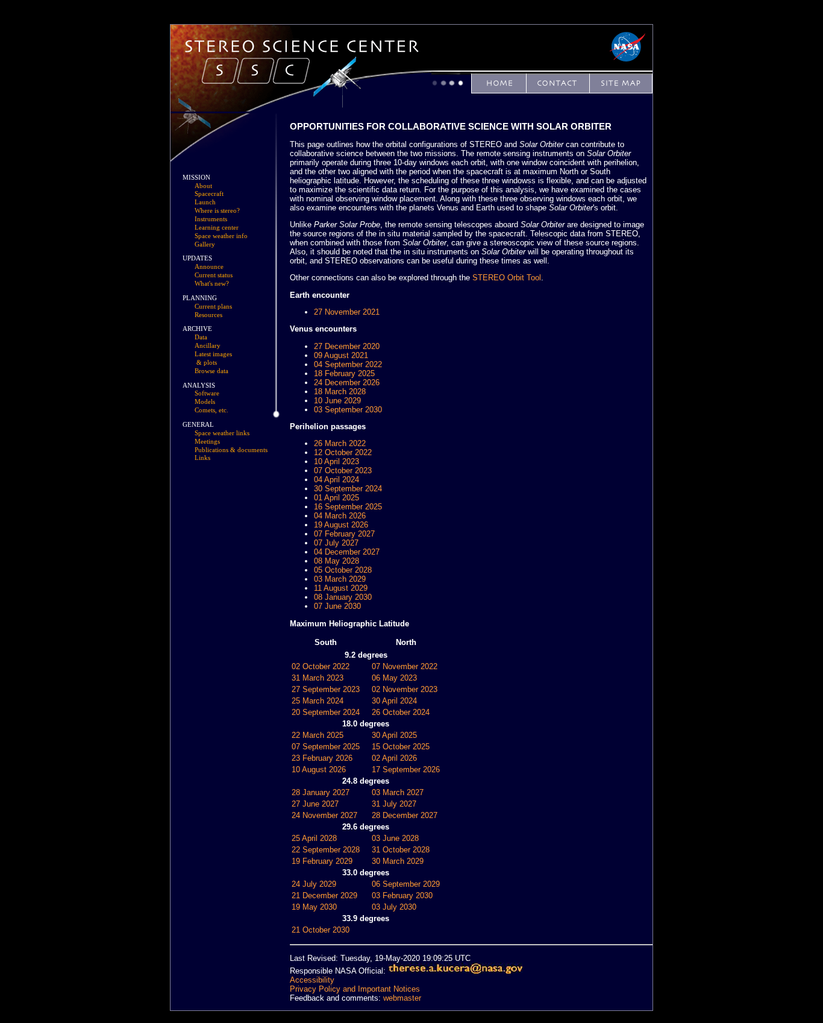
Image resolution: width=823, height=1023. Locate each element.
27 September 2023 (326, 689)
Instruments (211, 219)
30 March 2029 (398, 861)
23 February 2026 (322, 758)
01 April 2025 (336, 497)
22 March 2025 (317, 735)
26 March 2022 (340, 443)
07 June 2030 (337, 606)
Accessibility (312, 979)
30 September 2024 (348, 488)
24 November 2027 (324, 815)
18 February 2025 (344, 373)
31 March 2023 (317, 677)
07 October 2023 (343, 470)
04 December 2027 (347, 551)
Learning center (217, 227)
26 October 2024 (401, 712)
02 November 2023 (404, 689)
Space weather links (222, 433)
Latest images (213, 354)
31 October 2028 (401, 849)
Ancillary (208, 345)
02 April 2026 (394, 758)
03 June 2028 (395, 838)
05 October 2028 (343, 569)
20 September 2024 (326, 712)
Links (202, 458)
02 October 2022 (320, 666)
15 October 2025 (401, 746)
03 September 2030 (348, 409)
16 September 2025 (348, 506)
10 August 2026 (319, 769)
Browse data (211, 371)
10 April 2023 (336, 461)
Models (205, 401)
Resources (208, 315)
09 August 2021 (341, 355)
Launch (205, 202)
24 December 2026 (347, 382)
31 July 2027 (394, 803)
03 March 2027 (398, 792)
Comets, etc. (211, 410)
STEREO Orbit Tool (506, 277)
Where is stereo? (217, 210)
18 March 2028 (340, 391)
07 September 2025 (326, 746)
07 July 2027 (336, 542)
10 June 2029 (337, 400)
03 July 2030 (394, 906)
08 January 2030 (343, 597)
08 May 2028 (336, 560)
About (203, 186)
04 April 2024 (336, 479)
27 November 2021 (347, 311)
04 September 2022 (348, 364)
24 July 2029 (314, 884)
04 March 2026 (340, 515)
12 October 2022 (343, 452)
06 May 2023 (394, 677)
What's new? (212, 283)
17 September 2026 (406, 769)
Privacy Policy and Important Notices (355, 988)
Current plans (213, 306)
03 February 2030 (402, 895)
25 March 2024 (317, 700)
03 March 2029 (340, 579)
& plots (206, 362)
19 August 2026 (341, 524)
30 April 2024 (394, 700)
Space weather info (221, 236)
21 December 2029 (324, 895)
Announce (209, 266)
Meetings (207, 441)
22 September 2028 (326, 849)
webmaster (402, 998)
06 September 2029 (406, 884)
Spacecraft (209, 193)
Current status (214, 275)
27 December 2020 (347, 346)
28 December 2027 (404, 815)
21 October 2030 (320, 929)
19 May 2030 (314, 906)
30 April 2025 (394, 735)
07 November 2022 (404, 666)
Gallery (205, 244)
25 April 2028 (314, 838)
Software (207, 393)
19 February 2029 (322, 861)
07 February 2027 (344, 533)
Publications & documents (231, 450)
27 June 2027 (315, 803)
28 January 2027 (320, 792)
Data (201, 337)
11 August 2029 (341, 588)
